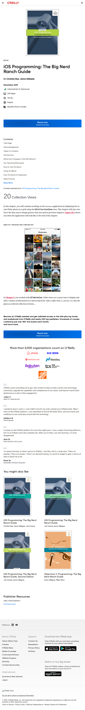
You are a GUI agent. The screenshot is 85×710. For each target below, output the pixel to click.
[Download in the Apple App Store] (52, 650)
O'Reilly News (7, 648)
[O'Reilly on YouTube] (16, 625)
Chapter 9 (10, 297)
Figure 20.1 (70, 212)
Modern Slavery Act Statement (56, 705)
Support (32, 636)
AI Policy (31, 651)
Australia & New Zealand (12, 676)
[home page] (13, 2)
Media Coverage (9, 651)
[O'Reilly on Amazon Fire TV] (53, 675)
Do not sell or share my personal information (18, 696)
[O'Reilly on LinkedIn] (13, 625)
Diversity (5, 661)
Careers (5, 644)
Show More (8, 183)
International (8, 672)
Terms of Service (8, 705)
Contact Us (33, 641)
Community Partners (10, 655)
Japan (5, 680)
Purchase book (10, 604)
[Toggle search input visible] (82, 3)
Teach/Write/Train (9, 641)
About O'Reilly (9, 636)
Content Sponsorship (10, 665)
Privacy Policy (34, 648)
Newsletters (33, 644)
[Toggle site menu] (3, 3)
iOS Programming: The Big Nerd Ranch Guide (40, 188)
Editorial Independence (34, 705)
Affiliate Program (9, 658)
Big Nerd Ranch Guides (16, 107)
